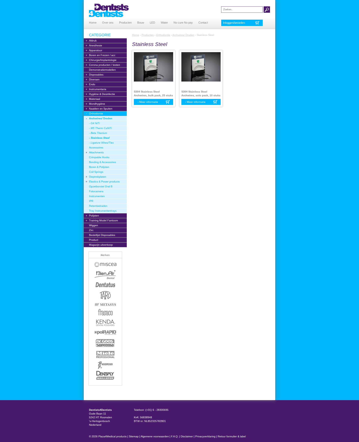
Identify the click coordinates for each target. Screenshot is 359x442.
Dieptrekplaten (97, 176)
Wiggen (93, 225)
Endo (92, 84)
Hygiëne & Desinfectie (102, 94)
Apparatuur (95, 50)
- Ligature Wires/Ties (101, 142)
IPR (91, 200)
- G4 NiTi (94, 123)
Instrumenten (97, 196)
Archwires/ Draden (100, 118)
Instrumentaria (97, 89)
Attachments (96, 152)
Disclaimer (187, 436)
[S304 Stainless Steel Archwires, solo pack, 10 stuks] (201, 70)
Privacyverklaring (205, 436)
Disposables (96, 74)
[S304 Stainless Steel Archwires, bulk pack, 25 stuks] (153, 70)
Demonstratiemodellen (102, 69)
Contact (203, 22)
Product (93, 239)
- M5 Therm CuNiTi (100, 128)
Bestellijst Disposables (102, 235)
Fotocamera (96, 191)
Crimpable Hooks (99, 157)
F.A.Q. (174, 436)
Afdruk (93, 40)
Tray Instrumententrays (102, 210)
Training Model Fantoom (103, 220)
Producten (125, 22)
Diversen (94, 79)
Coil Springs (96, 171)
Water (164, 22)
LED (152, 22)
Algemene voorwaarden (155, 436)
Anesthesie (95, 45)
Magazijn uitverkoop (101, 244)
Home (92, 22)
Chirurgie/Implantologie (102, 60)
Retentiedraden (98, 205)
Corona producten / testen (104, 64)
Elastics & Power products (104, 181)
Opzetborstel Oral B (100, 186)
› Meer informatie (148, 101)
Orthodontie (96, 113)
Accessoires (96, 147)
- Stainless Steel (99, 137)
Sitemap (134, 436)
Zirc (91, 230)
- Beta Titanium (98, 132)
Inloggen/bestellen (234, 22)
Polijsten (94, 215)
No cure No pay (183, 22)
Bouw (140, 22)
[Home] (109, 10)
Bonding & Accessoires (102, 162)
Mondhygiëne (97, 103)
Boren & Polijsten (99, 166)
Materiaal (94, 98)
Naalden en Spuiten (100, 108)
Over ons (107, 22)
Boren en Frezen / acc (102, 55)
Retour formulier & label (232, 436)
